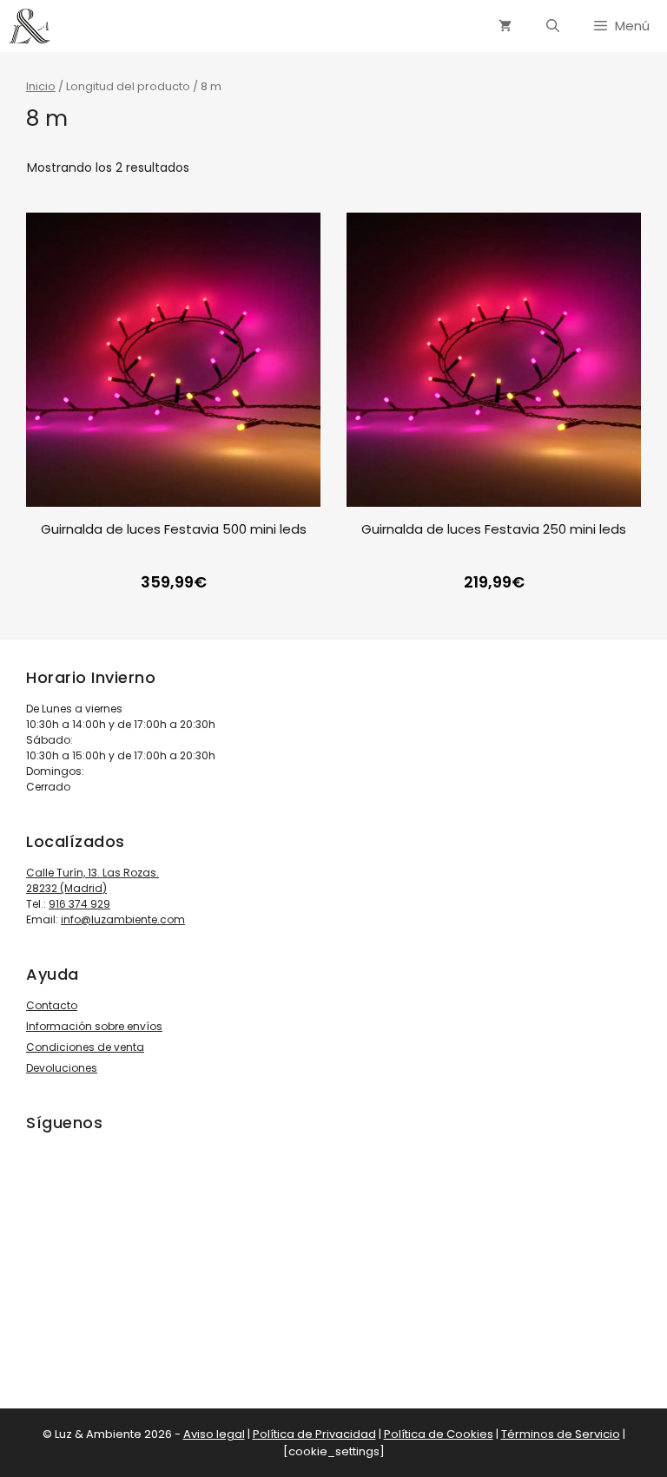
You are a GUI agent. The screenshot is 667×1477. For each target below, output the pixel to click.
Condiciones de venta (85, 1047)
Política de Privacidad (314, 1434)
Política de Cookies (438, 1434)
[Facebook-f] (107, 1271)
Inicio (41, 86)
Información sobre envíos (94, 1026)
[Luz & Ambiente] (29, 26)
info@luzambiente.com (123, 919)
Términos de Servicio (560, 1434)
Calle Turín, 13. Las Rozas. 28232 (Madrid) (92, 880)
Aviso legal (214, 1434)
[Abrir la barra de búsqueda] (553, 26)
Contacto (51, 1005)
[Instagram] (59, 1271)
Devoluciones (61, 1067)
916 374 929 (79, 903)
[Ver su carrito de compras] (505, 26)
